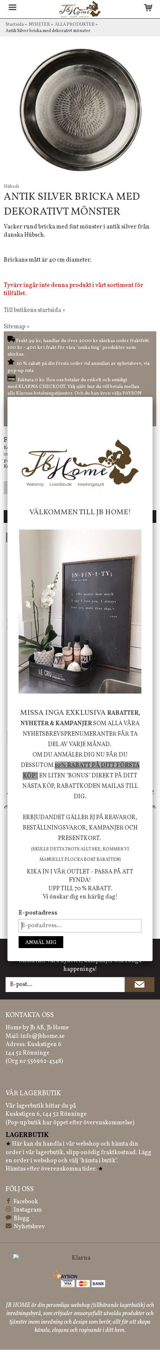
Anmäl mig (41, 942)
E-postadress (38, 913)
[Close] (152, 397)
